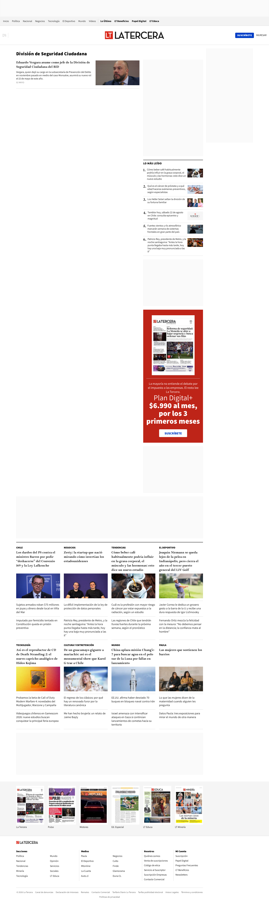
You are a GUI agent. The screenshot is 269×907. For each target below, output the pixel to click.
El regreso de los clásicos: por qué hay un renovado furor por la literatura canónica (83, 701)
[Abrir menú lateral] (5, 35)
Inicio (6, 21)
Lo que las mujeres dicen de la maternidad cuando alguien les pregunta (177, 701)
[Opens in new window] (94, 823)
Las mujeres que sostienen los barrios (180, 652)
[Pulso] (62, 823)
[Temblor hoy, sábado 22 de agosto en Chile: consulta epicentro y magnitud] (195, 216)
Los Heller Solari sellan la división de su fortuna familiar (166, 201)
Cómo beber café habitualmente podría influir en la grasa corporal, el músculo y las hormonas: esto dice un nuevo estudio (166, 174)
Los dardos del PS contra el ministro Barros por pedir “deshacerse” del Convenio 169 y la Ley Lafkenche (35, 559)
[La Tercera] (30, 823)
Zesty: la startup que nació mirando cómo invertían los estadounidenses (84, 557)
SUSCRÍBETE (173, 433)
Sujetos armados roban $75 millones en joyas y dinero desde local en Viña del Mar (37, 608)
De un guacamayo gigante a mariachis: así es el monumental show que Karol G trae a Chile (85, 657)
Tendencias (118, 547)
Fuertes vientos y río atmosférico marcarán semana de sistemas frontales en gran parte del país (164, 228)
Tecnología (53, 21)
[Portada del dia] (173, 373)
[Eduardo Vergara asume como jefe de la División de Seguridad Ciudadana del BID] (117, 72)
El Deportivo (69, 21)
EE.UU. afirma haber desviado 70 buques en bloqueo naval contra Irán (133, 699)
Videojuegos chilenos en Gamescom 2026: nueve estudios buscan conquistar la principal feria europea (37, 717)
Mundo (82, 21)
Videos (92, 21)
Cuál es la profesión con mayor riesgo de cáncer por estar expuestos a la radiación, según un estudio (133, 608)
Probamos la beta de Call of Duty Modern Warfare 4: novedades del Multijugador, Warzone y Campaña (36, 701)
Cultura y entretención (79, 645)
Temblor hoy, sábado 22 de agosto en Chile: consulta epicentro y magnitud (165, 215)
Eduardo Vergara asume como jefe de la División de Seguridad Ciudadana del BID (53, 65)
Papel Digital (139, 21)
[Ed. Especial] (125, 823)
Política (16, 21)
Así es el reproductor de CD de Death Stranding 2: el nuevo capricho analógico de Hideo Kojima (37, 657)
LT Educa (154, 21)
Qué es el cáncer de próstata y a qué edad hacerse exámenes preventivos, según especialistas (166, 189)
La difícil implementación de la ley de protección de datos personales (85, 606)
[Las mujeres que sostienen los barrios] (181, 679)
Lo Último (105, 21)
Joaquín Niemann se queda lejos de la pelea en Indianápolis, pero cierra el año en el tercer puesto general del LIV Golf (178, 561)
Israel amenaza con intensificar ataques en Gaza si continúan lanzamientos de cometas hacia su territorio (131, 719)
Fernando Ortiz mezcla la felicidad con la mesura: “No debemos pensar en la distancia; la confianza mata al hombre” (180, 626)
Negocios (40, 21)
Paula (162, 645)
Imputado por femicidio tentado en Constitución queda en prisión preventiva (36, 624)
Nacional (27, 21)
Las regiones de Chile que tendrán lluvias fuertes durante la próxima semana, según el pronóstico (131, 624)
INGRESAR (261, 35)
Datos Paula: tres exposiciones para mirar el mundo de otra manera (179, 715)
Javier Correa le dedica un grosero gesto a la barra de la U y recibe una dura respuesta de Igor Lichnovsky (180, 608)
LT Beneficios (121, 21)
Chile (19, 547)
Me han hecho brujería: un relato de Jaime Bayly (85, 715)
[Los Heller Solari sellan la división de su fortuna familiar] (195, 202)
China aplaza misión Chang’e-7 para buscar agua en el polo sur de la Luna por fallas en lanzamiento (133, 657)
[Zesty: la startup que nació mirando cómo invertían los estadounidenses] (86, 586)
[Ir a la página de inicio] (134, 35)
